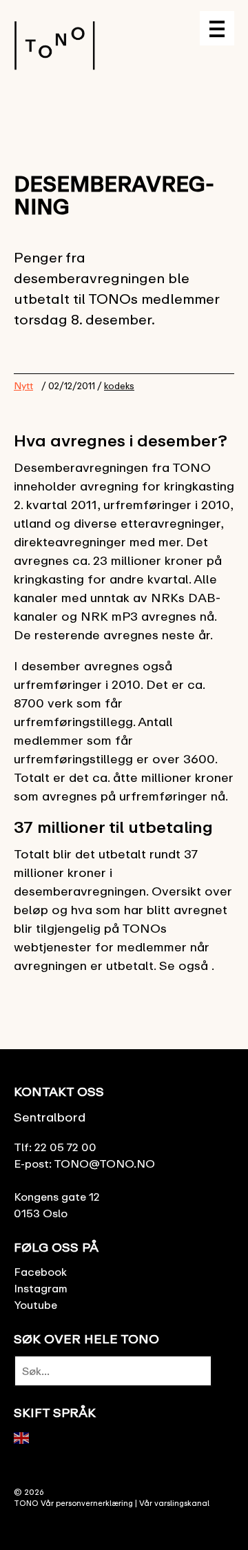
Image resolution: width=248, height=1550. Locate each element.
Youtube (35, 1305)
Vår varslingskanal (174, 1502)
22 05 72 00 (65, 1147)
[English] (22, 1437)
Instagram (41, 1288)
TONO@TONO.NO (104, 1163)
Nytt (23, 385)
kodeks (119, 385)
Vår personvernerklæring (87, 1502)
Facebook (40, 1272)
